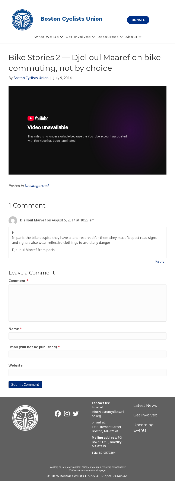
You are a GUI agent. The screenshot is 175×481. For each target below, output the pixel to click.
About (131, 37)
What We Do (46, 37)
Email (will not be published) (34, 347)
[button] (61, 37)
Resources (108, 37)
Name (15, 328)
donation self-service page (91, 470)
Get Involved (78, 37)
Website (16, 365)
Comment (18, 280)
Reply (159, 261)
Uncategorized (36, 185)
